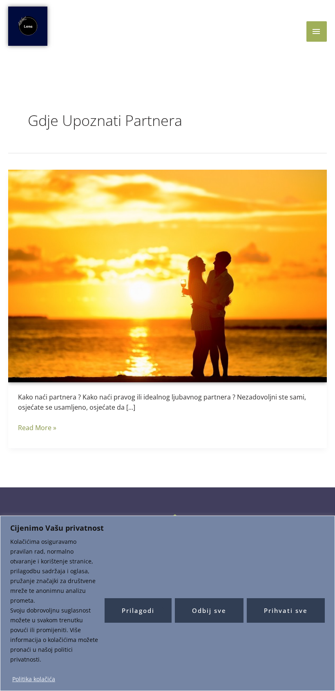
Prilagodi (138, 610)
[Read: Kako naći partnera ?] (167, 275)
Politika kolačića (33, 679)
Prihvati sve (286, 610)
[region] (167, 603)
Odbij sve (209, 610)
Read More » (37, 427)
